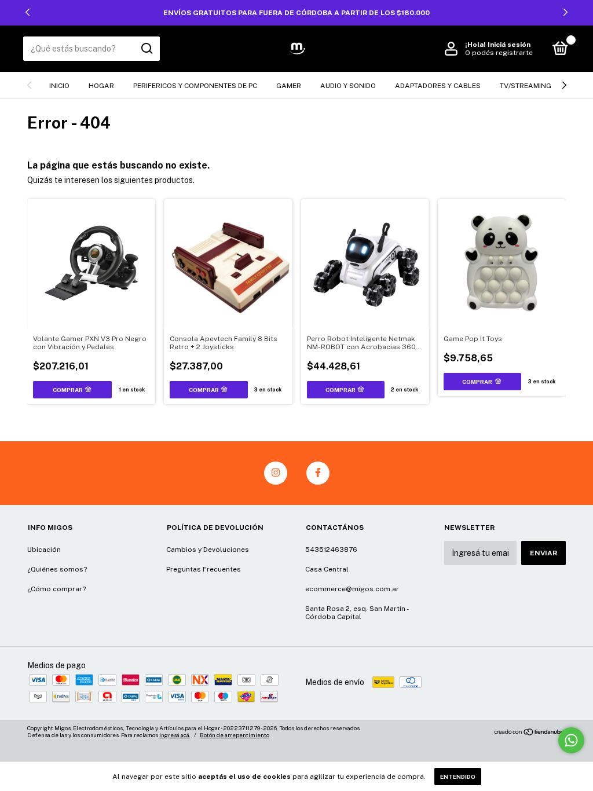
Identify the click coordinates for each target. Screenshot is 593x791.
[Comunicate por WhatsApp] (571, 740)
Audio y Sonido (348, 86)
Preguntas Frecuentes (203, 569)
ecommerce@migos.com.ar (352, 589)
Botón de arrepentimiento (234, 734)
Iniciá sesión (509, 45)
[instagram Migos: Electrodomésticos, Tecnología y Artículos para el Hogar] (275, 473)
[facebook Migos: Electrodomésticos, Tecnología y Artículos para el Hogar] (318, 473)
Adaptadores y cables (438, 86)
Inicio (59, 86)
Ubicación (44, 549)
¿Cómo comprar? (56, 589)
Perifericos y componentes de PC (195, 86)
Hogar (101, 86)
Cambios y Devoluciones (207, 549)
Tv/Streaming (525, 86)
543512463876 (331, 549)
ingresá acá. (175, 734)
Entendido (457, 776)
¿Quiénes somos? (57, 569)
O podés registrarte (499, 53)
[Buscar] (146, 48)
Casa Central (327, 569)
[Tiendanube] (529, 733)
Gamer (288, 86)
